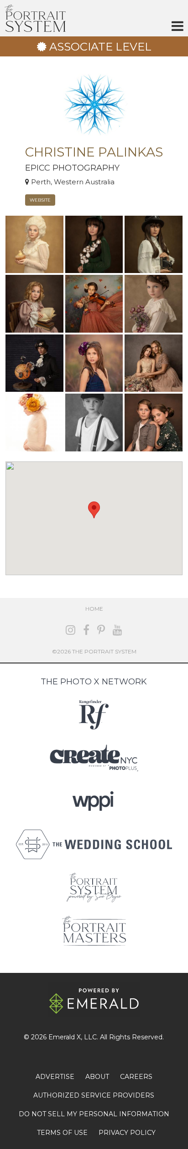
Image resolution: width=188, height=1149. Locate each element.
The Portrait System (35, 18)
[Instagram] (70, 630)
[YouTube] (117, 630)
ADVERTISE (55, 1077)
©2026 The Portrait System (94, 651)
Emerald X (64, 1037)
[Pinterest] (101, 630)
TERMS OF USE (62, 1133)
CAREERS (136, 1077)
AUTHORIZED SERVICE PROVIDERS (93, 1095)
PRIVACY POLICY (127, 1133)
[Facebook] (86, 630)
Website (40, 200)
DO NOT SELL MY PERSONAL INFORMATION (94, 1114)
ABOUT (97, 1077)
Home (94, 608)
